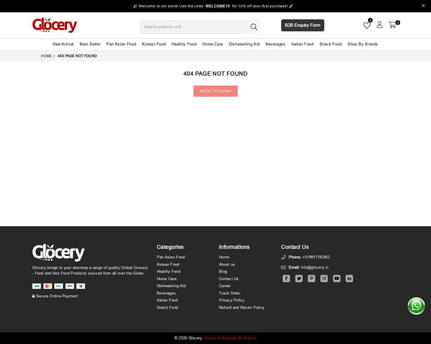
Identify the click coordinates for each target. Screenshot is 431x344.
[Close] (423, 6)
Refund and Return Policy (241, 307)
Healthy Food (184, 44)
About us (227, 264)
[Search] (254, 27)
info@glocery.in (314, 267)
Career (225, 285)
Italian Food (302, 44)
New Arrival (63, 44)
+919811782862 (316, 257)
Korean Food (154, 44)
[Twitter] (299, 278)
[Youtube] (337, 278)
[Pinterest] (311, 278)
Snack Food (331, 44)
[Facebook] (286, 278)
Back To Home (216, 91)
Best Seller (90, 44)
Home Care (212, 44)
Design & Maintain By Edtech (230, 338)
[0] (392, 24)
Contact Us (229, 278)
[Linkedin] (349, 278)
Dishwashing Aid (244, 44)
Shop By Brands (363, 44)
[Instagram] (324, 278)
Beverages (276, 44)
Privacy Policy (232, 300)
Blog (223, 271)
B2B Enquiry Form (302, 25)
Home (46, 56)
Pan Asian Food (121, 44)
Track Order (229, 293)
